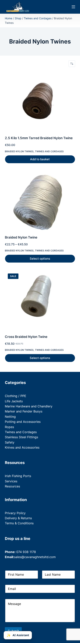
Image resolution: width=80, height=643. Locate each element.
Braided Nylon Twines (19, 151)
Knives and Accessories (22, 447)
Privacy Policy (15, 513)
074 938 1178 (26, 552)
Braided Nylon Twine (21, 237)
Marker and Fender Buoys (23, 411)
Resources (12, 486)
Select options (40, 258)
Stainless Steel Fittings (21, 437)
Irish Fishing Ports (18, 476)
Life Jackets (14, 401)
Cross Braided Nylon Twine (26, 337)
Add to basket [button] (40, 159)
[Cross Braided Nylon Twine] (40, 300)
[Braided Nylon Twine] (40, 200)
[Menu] (73, 7)
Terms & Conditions (19, 523)
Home (8, 18)
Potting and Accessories (23, 422)
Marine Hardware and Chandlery (28, 406)
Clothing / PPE (15, 396)
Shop (18, 18)
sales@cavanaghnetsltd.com (35, 557)
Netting (10, 417)
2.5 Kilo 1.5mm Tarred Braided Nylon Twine (39, 138)
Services (11, 481)
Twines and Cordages (37, 18)
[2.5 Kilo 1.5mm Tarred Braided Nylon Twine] (40, 101)
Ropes (9, 427)
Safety (9, 442)
